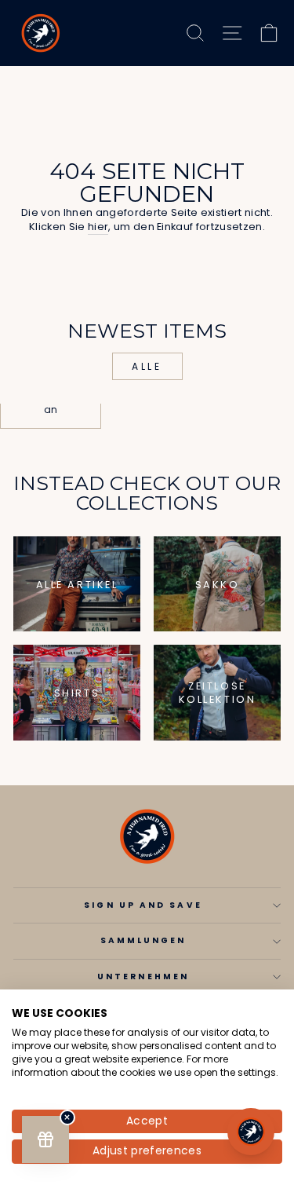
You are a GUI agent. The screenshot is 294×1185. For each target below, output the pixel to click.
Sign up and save (142, 905)
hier (98, 227)
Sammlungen (143, 940)
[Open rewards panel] (45, 1139)
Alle (147, 366)
